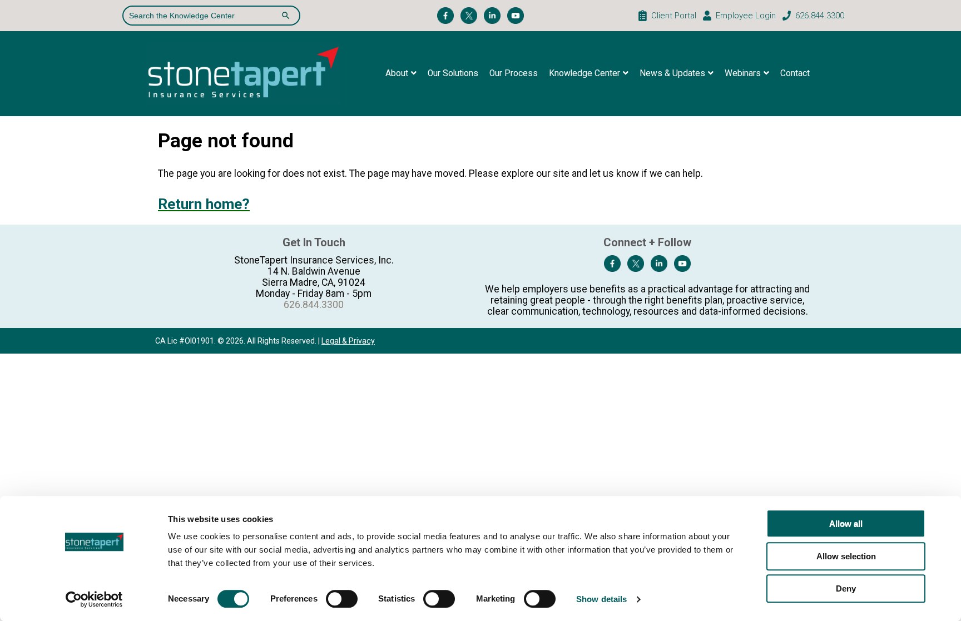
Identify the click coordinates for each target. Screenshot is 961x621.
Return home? (204, 204)
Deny (846, 588)
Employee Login (746, 16)
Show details (601, 599)
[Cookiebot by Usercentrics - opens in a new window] (94, 599)
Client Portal (673, 16)
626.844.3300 (819, 16)
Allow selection (846, 556)
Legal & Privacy (348, 340)
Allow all (846, 523)
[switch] (342, 599)
